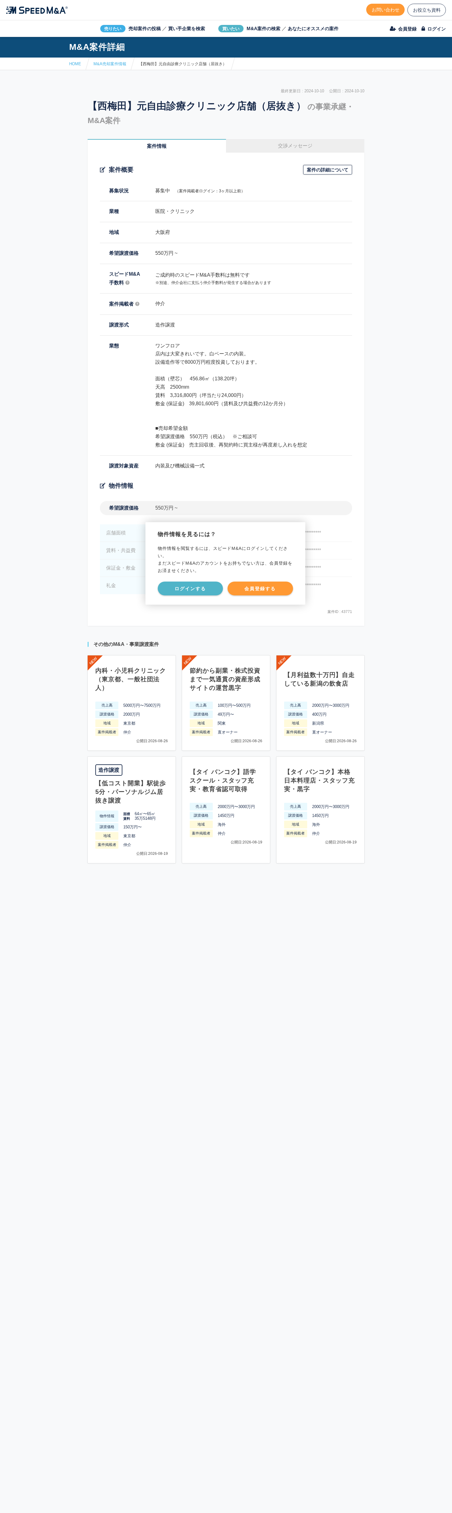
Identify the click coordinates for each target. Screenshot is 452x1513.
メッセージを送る (197, 1501)
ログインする (190, 588)
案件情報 (157, 146)
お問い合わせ (385, 9)
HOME (75, 64)
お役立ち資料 (427, 10)
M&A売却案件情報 (109, 64)
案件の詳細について (327, 169)
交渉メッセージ (295, 145)
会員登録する (260, 588)
